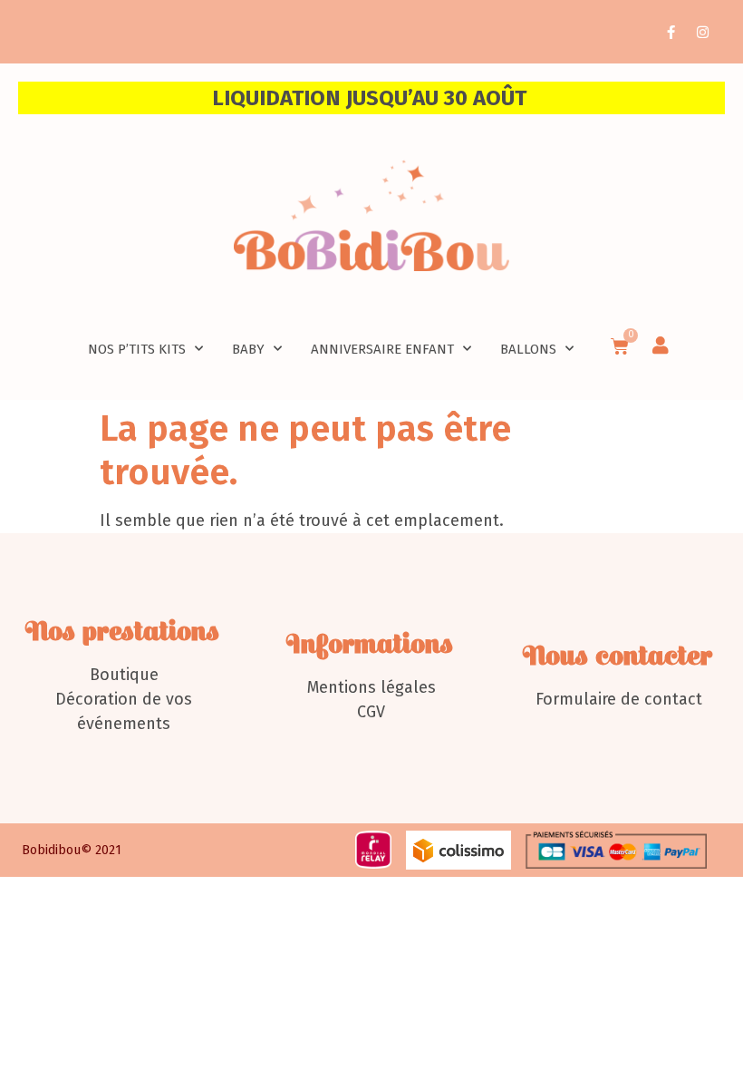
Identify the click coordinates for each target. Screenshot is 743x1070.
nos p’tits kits (137, 349)
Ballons (528, 349)
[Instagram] (702, 31)
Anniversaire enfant (382, 349)
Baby (248, 349)
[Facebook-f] (670, 31)
